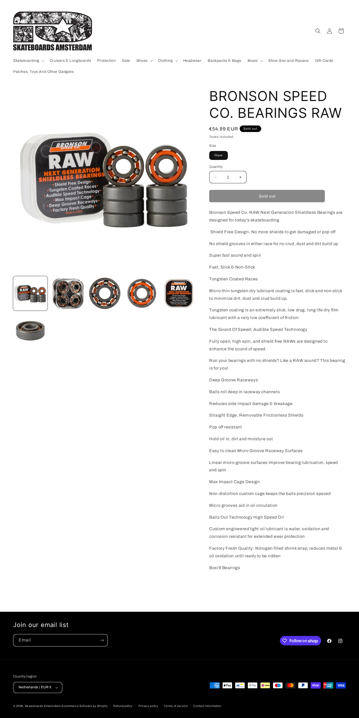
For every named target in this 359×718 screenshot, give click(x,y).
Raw (221, 156)
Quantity (216, 167)
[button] (28, 60)
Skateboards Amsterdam (43, 705)
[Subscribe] (101, 640)
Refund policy (123, 705)
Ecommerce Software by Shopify (84, 705)
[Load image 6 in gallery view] (30, 330)
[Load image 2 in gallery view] (67, 293)
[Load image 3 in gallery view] (105, 293)
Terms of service (176, 705)
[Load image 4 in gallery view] (142, 293)
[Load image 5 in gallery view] (179, 293)
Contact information (207, 705)
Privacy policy (148, 705)
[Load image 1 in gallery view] (30, 293)
